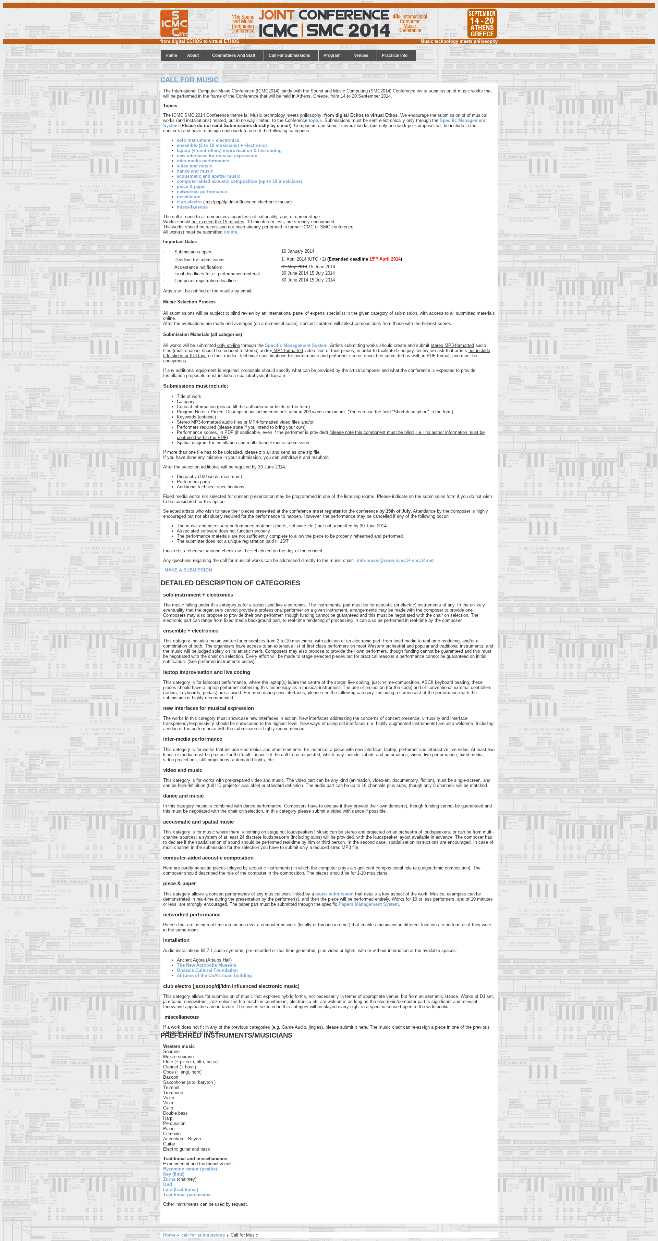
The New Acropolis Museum (206, 965)
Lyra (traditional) (180, 1189)
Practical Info (394, 55)
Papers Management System (369, 904)
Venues (361, 55)
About (193, 55)
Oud (167, 1184)
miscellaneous (192, 207)
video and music (194, 165)
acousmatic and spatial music (208, 176)
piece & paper (191, 186)
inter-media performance (203, 160)
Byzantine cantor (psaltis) (190, 1168)
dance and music (195, 171)
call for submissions (289, 55)
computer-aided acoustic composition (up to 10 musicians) (239, 181)
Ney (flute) (173, 1174)
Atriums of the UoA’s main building (214, 975)
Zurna (169, 1179)
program (332, 55)
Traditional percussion (187, 1194)
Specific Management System (296, 345)
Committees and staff (233, 55)
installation (188, 196)
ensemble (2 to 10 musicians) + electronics (222, 145)
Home (169, 1235)
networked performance (202, 191)
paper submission (334, 894)
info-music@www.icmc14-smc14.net (395, 560)
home (171, 55)
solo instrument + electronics (208, 140)
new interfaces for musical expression (217, 155)
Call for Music (189, 80)
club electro (189, 201)
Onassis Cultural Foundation (207, 970)
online (230, 232)
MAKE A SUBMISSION (188, 570)
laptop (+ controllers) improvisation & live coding (229, 150)
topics (315, 120)
